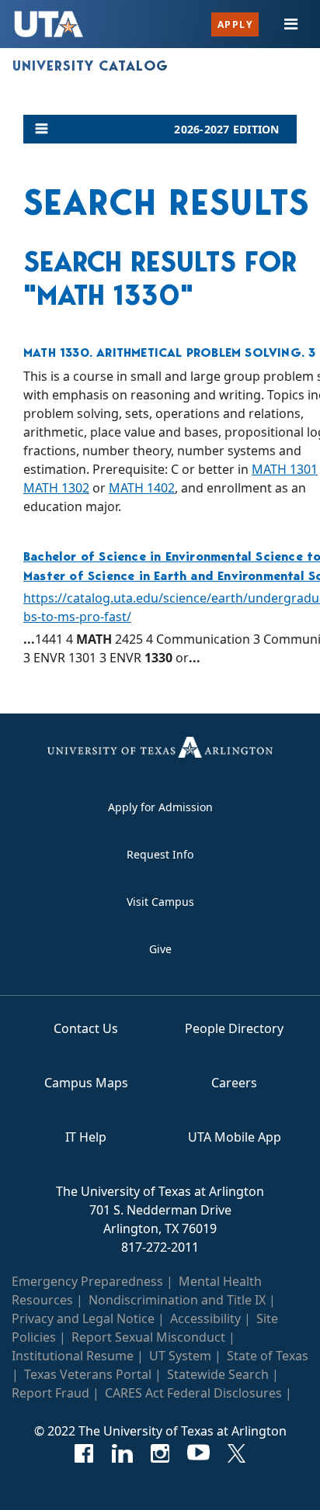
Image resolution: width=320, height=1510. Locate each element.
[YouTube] (198, 1453)
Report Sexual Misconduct (148, 1337)
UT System (180, 1355)
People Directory (234, 1028)
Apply (235, 24)
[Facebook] (84, 1453)
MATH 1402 (142, 487)
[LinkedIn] (122, 1453)
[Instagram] (160, 1453)
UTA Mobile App (234, 1136)
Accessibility (205, 1318)
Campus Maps (86, 1082)
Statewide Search (218, 1374)
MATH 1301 (285, 469)
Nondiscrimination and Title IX (177, 1299)
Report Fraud (50, 1392)
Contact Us (86, 1028)
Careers (234, 1082)
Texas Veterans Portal (87, 1374)
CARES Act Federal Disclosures (193, 1392)
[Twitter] (236, 1453)
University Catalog (90, 65)
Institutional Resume (73, 1355)
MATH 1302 (56, 487)
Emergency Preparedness (87, 1281)
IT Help (85, 1136)
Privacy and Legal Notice (83, 1318)
